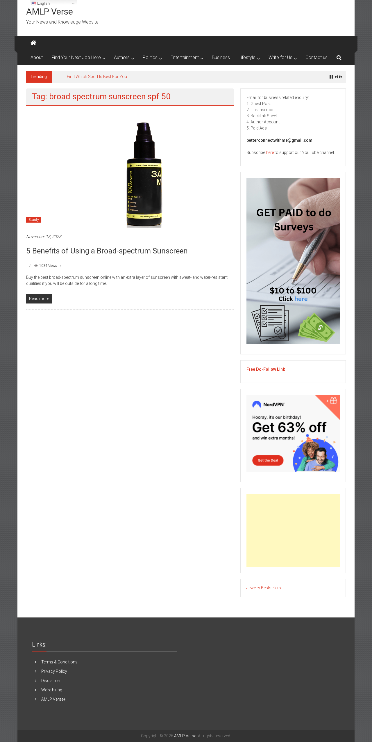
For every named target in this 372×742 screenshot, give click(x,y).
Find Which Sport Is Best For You (97, 76)
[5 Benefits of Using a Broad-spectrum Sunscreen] (119, 169)
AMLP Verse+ (53, 699)
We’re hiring (51, 690)
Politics (150, 57)
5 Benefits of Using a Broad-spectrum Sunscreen (107, 250)
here (270, 152)
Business (221, 57)
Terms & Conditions (59, 662)
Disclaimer (51, 680)
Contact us (316, 57)
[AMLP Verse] (33, 43)
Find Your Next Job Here (76, 57)
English (43, 3)
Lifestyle (247, 57)
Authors (122, 57)
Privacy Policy (54, 671)
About (37, 57)
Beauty (33, 220)
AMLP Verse (49, 11)
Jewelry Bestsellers (263, 587)
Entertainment (185, 57)
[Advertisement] (293, 530)
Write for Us (280, 57)
